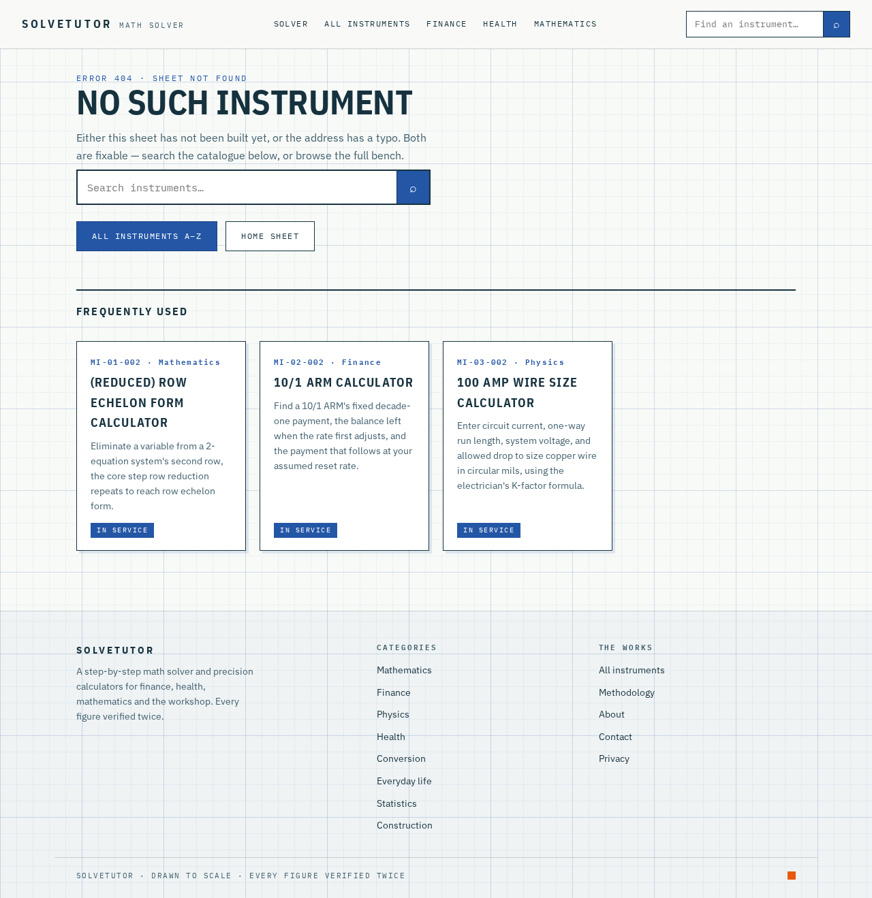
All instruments (367, 23)
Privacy (614, 758)
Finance (446, 23)
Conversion (401, 758)
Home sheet (270, 235)
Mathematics (565, 23)
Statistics (397, 803)
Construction (405, 825)
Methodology (627, 692)
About (612, 714)
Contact (615, 737)
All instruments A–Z (147, 235)
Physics (393, 714)
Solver (291, 23)
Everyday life (404, 781)
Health (500, 23)
